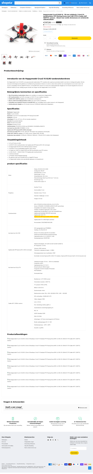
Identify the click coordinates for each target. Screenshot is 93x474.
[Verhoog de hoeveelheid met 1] (55, 38)
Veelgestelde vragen (29, 441)
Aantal (44, 35)
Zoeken (26, 439)
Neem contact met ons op (83, 7)
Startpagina (5, 7)
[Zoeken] (60, 3)
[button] (70, 3)
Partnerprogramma (6, 447)
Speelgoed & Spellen (40, 7)
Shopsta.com (4, 468)
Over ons (4, 441)
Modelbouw (35, 11)
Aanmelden (74, 453)
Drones (40, 11)
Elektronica (13, 7)
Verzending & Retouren (68, 7)
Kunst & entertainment (12, 11)
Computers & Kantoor (25, 7)
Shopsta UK (41, 467)
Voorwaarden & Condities (7, 445)
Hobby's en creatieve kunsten (25, 11)
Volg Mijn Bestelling (54, 7)
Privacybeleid (5, 443)
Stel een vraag (83, 407)
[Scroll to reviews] (67, 21)
